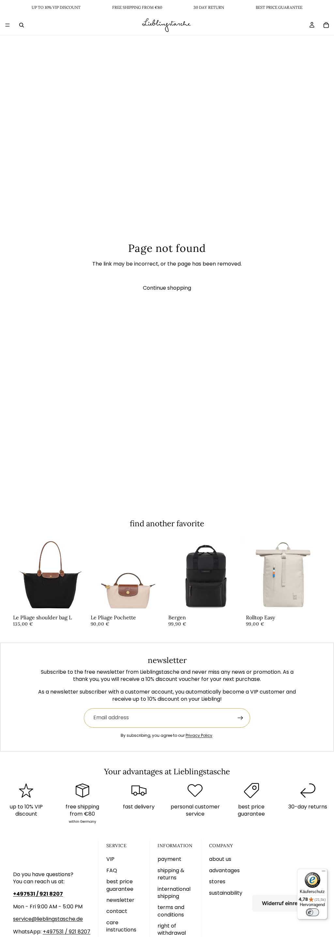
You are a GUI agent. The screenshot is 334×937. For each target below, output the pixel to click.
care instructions (121, 926)
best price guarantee (119, 885)
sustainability (225, 893)
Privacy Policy (199, 735)
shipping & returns (171, 874)
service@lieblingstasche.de (48, 919)
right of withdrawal (172, 929)
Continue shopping (167, 288)
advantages (224, 870)
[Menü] (323, 872)
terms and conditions (171, 910)
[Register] (240, 718)
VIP (110, 859)
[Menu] (7, 25)
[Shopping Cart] (326, 25)
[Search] (21, 25)
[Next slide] (81, 575)
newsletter (120, 900)
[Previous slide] (20, 575)
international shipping (174, 892)
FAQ (111, 870)
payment (169, 859)
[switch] (312, 912)
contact (116, 911)
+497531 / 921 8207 (66, 931)
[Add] (78, 602)
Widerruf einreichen (286, 903)
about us (220, 859)
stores (217, 881)
